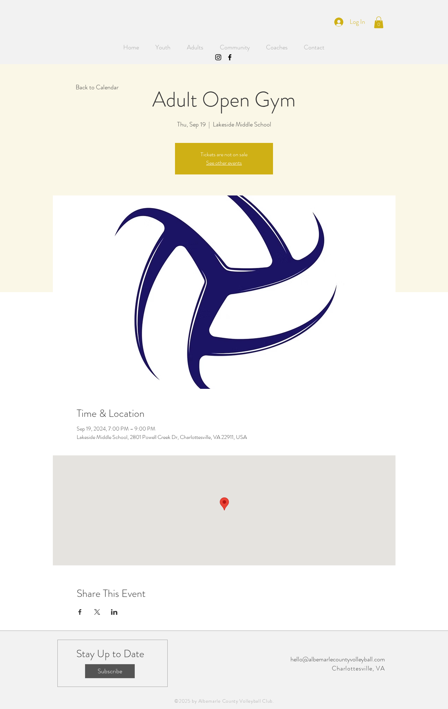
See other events (224, 163)
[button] (379, 22)
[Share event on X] (97, 612)
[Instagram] (218, 57)
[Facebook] (230, 57)
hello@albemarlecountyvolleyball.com (337, 659)
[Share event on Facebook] (80, 612)
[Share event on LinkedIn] (114, 612)
